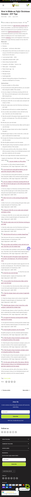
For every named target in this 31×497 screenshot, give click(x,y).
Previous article (6, 390)
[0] (27, 5)
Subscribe (15, 416)
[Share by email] (15, 382)
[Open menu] (3, 5)
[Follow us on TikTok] (16, 432)
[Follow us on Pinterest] (10, 432)
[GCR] (3, 492)
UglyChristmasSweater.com (14, 31)
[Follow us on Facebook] (2, 432)
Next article (25, 390)
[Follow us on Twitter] (5, 432)
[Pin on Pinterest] (9, 382)
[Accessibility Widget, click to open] (28, 248)
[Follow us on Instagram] (8, 432)
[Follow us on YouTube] (13, 432)
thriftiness (8, 37)
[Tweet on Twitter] (12, 382)
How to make (4, 16)
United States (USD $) (7, 471)
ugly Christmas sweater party (20, 25)
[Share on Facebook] (6, 382)
